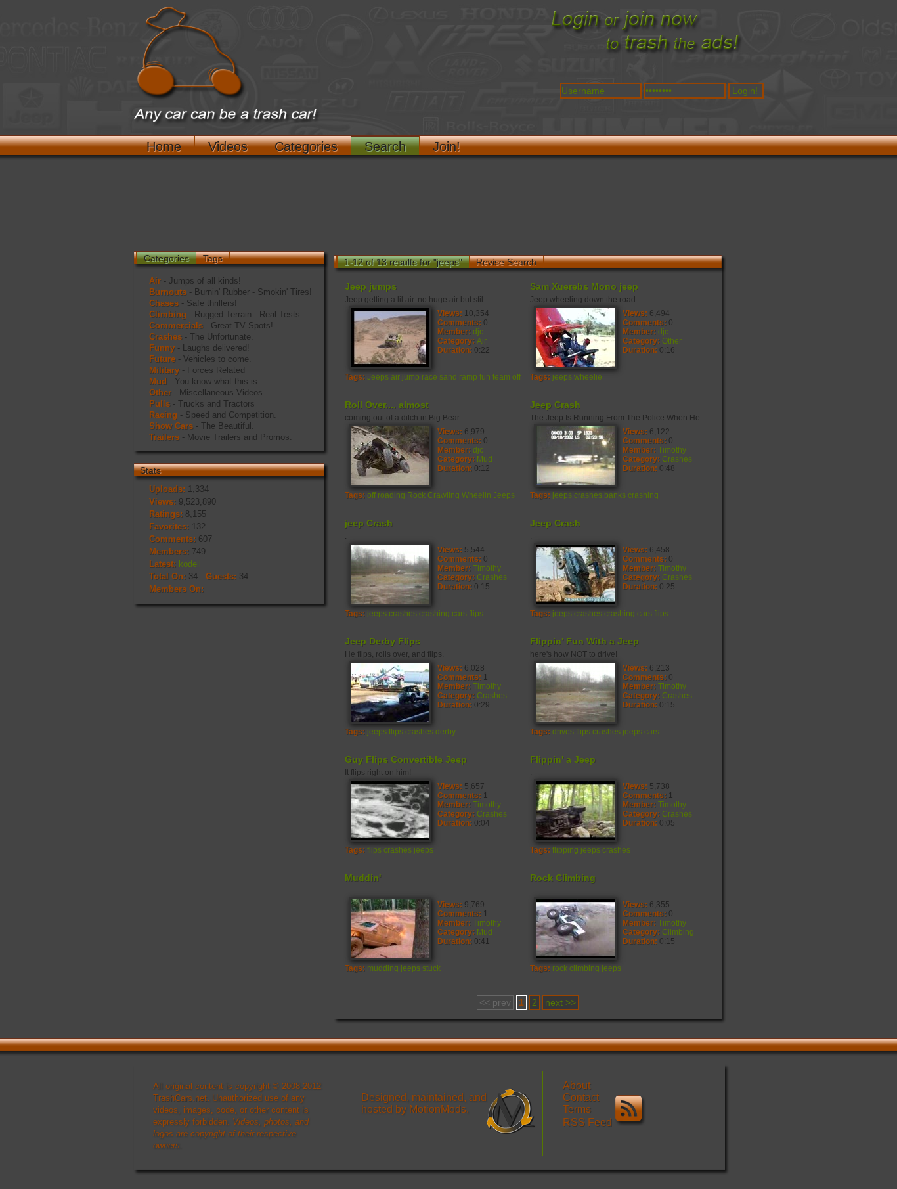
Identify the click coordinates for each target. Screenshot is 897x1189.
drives (563, 731)
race (429, 377)
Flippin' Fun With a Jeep (584, 641)
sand (448, 377)
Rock (416, 495)
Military (164, 370)
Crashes (165, 337)
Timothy (672, 450)
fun (485, 377)
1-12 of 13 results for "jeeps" (403, 262)
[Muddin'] (389, 928)
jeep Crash (369, 523)
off (516, 377)
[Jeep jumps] (389, 337)
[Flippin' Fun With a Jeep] (574, 691)
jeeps (562, 377)
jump (411, 377)
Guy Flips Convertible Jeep (406, 759)
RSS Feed (589, 1122)
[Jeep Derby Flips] (389, 691)
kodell (190, 564)
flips (476, 613)
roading (391, 495)
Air (155, 281)
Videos (228, 146)
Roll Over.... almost (387, 404)
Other (160, 392)
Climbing (167, 314)
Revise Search (506, 262)
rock (559, 968)
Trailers (164, 437)
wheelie (588, 377)
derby (445, 731)
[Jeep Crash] (574, 455)
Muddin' (363, 877)
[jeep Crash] (389, 573)
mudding (383, 968)
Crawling (443, 495)
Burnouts (167, 292)
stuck (431, 968)
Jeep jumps (371, 286)
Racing (163, 415)
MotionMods (437, 1109)
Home (163, 146)
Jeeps (378, 377)
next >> (560, 1002)
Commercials (176, 325)
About (576, 1085)
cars (459, 613)
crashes (588, 495)
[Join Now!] (645, 53)
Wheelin (476, 495)
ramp (468, 377)
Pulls (159, 404)
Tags (213, 258)
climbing (584, 968)
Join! (446, 146)
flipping (565, 850)
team (501, 377)
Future (162, 359)
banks (615, 495)
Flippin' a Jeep (563, 759)
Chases (164, 303)
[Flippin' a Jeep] (574, 810)
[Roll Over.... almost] (389, 455)
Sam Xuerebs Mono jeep (584, 286)
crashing (643, 495)
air (395, 377)
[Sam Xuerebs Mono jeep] (574, 337)
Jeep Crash (555, 404)
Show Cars (171, 426)
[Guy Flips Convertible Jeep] (389, 810)
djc (478, 331)
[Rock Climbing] (574, 928)
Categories (306, 146)
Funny (162, 348)
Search (385, 146)
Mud (158, 381)
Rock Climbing (563, 877)
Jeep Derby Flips (382, 641)
